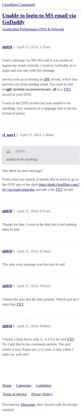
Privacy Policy (41, 394)
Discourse (28, 404)
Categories (23, 385)
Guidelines (43, 385)
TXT (67, 89)
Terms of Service (15, 394)
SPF (47, 79)
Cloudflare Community (19, 5)
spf (8, 89)
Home (7, 385)
